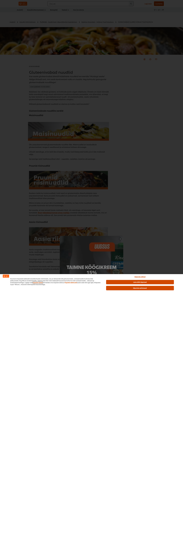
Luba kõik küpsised (140, 282)
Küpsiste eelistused (71, 282)
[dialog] (91, 411)
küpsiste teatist (38, 282)
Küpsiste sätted (140, 277)
